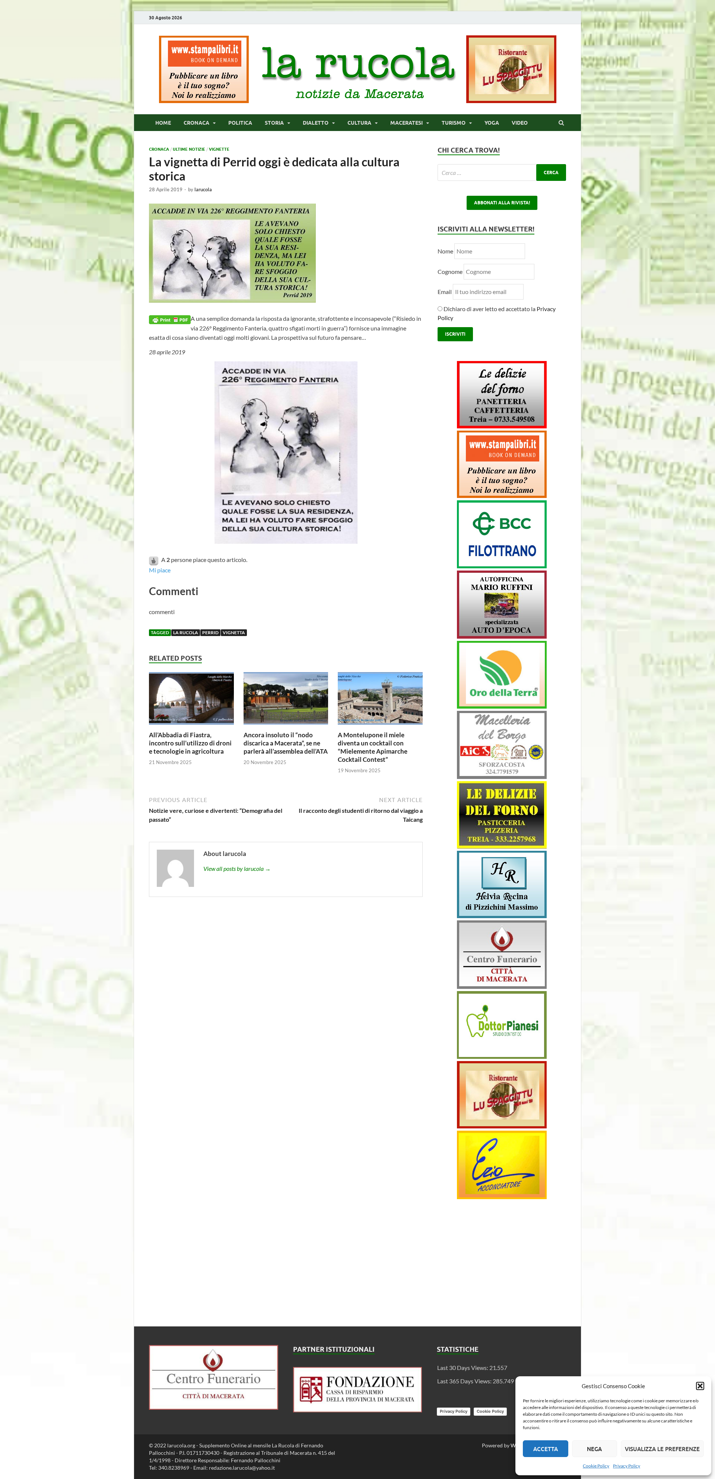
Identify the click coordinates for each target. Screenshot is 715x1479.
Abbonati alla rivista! (502, 202)
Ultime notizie (189, 149)
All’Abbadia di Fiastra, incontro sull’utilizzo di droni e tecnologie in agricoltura (190, 743)
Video (520, 123)
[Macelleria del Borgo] (502, 776)
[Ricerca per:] (502, 172)
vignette (219, 149)
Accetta (545, 1449)
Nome (445, 251)
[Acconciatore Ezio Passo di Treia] (502, 1196)
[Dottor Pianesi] (502, 1056)
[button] (700, 1386)
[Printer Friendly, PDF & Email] (170, 319)
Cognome (450, 271)
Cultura (359, 123)
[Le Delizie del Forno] (502, 425)
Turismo (453, 123)
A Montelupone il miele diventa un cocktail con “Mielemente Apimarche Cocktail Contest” (372, 747)
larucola (203, 189)
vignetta (234, 632)
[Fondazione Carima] (357, 1409)
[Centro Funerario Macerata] (213, 1407)
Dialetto (315, 123)
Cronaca (196, 123)
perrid (210, 632)
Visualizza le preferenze (662, 1449)
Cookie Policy (596, 1466)
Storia (274, 123)
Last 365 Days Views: (465, 1380)
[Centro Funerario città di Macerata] (502, 986)
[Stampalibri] (204, 100)
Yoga (491, 123)
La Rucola (185, 632)
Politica (240, 123)
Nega (594, 1449)
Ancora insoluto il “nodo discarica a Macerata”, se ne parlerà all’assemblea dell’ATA (286, 743)
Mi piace (160, 570)
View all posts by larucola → (237, 868)
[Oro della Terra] (502, 706)
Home (163, 123)
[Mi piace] (154, 559)
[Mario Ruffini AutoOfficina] (502, 636)
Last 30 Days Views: (463, 1367)
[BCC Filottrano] (502, 565)
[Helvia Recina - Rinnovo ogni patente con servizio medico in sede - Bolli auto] (502, 915)
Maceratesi (406, 123)
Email (445, 291)
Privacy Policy (626, 1466)
